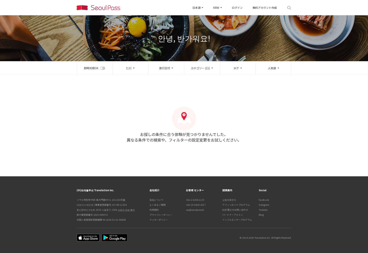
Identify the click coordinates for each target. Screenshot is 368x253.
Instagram (264, 204)
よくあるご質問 (158, 204)
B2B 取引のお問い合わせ (235, 209)
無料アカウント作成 (265, 8)
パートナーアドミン (232, 214)
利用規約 (154, 209)
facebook (264, 199)
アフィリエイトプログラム (236, 204)
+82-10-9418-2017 (196, 204)
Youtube (263, 209)
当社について (156, 199)
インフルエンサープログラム (237, 219)
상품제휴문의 (229, 199)
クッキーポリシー (159, 219)
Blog (261, 214)
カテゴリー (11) (200, 68)
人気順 (272, 68)
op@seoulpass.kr (195, 209)
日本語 (196, 8)
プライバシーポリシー (161, 214)
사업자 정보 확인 (126, 209)
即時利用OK (91, 68)
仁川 (128, 68)
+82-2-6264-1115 (195, 199)
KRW (216, 8)
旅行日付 (164, 68)
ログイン (237, 8)
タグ (236, 68)
